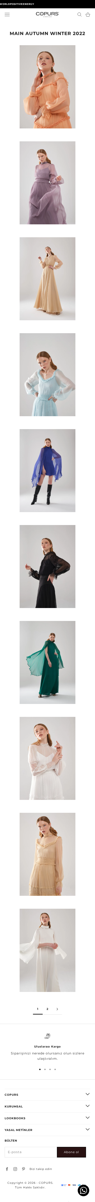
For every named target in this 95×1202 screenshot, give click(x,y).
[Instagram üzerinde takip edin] (15, 1169)
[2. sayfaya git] (57, 1009)
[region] (47, 1047)
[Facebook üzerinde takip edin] (7, 1169)
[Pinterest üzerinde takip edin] (23, 1169)
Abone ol (71, 1152)
